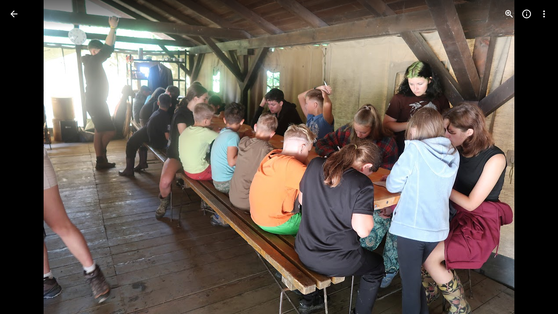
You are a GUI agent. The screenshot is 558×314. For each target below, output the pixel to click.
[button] (533, 157)
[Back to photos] (13, 13)
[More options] (544, 14)
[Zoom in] (509, 14)
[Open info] (526, 14)
